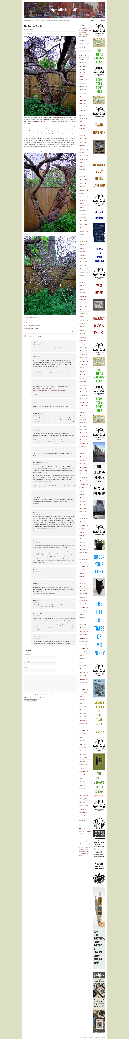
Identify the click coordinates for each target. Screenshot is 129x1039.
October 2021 (83, 316)
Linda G (35, 583)
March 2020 (83, 381)
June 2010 (82, 782)
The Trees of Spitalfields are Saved (32, 325)
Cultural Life (83, 79)
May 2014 (82, 621)
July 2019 (82, 409)
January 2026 (83, 142)
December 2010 (84, 761)
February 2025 (84, 180)
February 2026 (84, 139)
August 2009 (83, 816)
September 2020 (84, 361)
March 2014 (83, 628)
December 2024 (84, 186)
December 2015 (84, 556)
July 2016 (82, 532)
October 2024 (83, 193)
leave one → (39, 336)
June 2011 (82, 740)
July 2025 (82, 163)
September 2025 (84, 156)
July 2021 (82, 327)
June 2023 (82, 248)
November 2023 (84, 231)
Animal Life (83, 69)
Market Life (83, 90)
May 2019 (82, 416)
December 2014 (84, 597)
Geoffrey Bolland (37, 637)
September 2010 (84, 771)
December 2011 (84, 720)
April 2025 (83, 173)
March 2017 (83, 505)
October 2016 (83, 522)
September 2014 (84, 607)
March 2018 (83, 463)
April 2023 (83, 255)
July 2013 (82, 655)
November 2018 (84, 436)
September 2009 (84, 812)
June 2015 (82, 576)
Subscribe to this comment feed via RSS (35, 697)
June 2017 (82, 494)
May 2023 (82, 251)
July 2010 (82, 778)
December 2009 (84, 802)
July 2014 (82, 614)
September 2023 (84, 238)
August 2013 (83, 652)
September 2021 (84, 320)
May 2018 (82, 457)
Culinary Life (83, 76)
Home (93, 20)
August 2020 (83, 364)
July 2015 (82, 573)
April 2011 (83, 747)
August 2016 (83, 528)
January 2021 (83, 347)
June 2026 (82, 125)
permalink (42, 342)
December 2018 (84, 433)
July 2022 (82, 286)
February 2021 (84, 344)
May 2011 (82, 744)
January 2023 (83, 265)
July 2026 (82, 121)
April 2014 (83, 624)
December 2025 (84, 145)
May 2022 (82, 292)
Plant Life (74, 331)
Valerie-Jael (36, 342)
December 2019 (84, 392)
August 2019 (83, 405)
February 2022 (84, 303)
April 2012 (83, 706)
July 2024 (82, 204)
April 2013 (83, 665)
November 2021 (84, 313)
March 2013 (83, 669)
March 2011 (83, 751)
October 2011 (83, 727)
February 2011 (84, 754)
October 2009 (83, 809)
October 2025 (83, 152)
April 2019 (83, 419)
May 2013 (82, 662)
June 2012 (82, 699)
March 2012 (83, 710)
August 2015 (83, 569)
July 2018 (82, 450)
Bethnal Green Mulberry (58, 117)
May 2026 (82, 128)
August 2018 (83, 446)
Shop (97, 20)
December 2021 (84, 310)
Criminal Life (83, 73)
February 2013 (84, 672)
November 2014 (84, 600)
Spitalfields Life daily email (84, 43)
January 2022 (83, 306)
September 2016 (84, 525)
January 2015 (83, 593)
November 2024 (84, 190)
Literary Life (83, 86)
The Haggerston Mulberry (30, 323)
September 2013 (84, 648)
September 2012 (84, 689)
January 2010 (83, 799)
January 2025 (83, 183)
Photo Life (83, 100)
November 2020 (84, 354)
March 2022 (83, 299)
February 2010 (84, 795)
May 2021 (82, 334)
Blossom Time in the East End (31, 328)
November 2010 (84, 764)
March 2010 (83, 792)
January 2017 (83, 511)
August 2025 (83, 159)
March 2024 (83, 217)
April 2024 (83, 214)
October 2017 (83, 481)
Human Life (83, 83)
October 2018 (83, 440)
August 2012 (83, 693)
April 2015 (83, 583)
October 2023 (83, 234)
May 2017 (82, 498)
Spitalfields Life (64, 9)
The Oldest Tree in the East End (31, 320)
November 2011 (84, 723)
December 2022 (84, 269)
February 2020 (84, 385)
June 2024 (82, 207)
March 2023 (83, 258)
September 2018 (84, 443)
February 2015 (84, 590)
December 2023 (84, 228)
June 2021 (82, 330)
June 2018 (82, 453)
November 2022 (84, 272)
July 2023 (82, 245)
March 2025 (83, 176)
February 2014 (84, 631)
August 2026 (83, 118)
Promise (102, 20)
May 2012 (82, 703)
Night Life (83, 93)
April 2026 (83, 132)
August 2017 (83, 487)
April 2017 (83, 501)
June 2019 (82, 412)
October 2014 (83, 604)
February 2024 (84, 221)
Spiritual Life (83, 107)
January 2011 (83, 758)
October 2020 (83, 357)
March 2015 (83, 587)
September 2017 (84, 484)
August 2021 (83, 323)
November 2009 (84, 805)
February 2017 (84, 508)
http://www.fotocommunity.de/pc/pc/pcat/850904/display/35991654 (49, 390)
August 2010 (83, 775)
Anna (34, 600)
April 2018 (83, 460)
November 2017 (84, 477)
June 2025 (82, 166)
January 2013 (83, 676)
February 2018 (84, 467)
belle (34, 402)
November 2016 (84, 518)
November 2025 (84, 149)
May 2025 (82, 169)
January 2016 (83, 552)
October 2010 (83, 768)
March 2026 (83, 135)
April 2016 (83, 542)
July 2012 (82, 696)
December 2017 (84, 474)
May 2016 (82, 539)
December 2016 (84, 515)
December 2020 (84, 351)
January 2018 (83, 470)
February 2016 (84, 549)
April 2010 (83, 788)
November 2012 (84, 682)
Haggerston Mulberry (37, 121)
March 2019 (83, 422)
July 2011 (82, 737)
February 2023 (84, 262)
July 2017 (82, 491)
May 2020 (82, 375)
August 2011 (83, 734)
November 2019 (84, 395)
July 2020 (82, 368)
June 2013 (82, 658)
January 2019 (83, 429)
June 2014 (82, 617)
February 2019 (84, 426)
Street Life (83, 110)
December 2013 (84, 638)
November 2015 (84, 559)
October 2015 (83, 563)
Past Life (82, 97)
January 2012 (83, 717)
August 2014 (83, 611)
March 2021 (83, 340)
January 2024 (83, 224)
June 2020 (82, 371)
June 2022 (82, 289)
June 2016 (82, 535)
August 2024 (83, 200)
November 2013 (84, 641)
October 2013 (83, 645)
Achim (34, 382)
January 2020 (83, 388)
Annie (34, 449)
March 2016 (83, 546)
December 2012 (84, 679)
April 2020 (83, 378)
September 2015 (84, 566)
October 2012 (83, 686)
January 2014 (83, 634)
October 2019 (83, 399)
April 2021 (83, 337)
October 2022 (83, 275)
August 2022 (83, 282)
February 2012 (84, 713)
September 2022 (84, 279)
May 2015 (82, 580)
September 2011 (84, 730)
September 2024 (84, 197)
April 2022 (83, 296)
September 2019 (84, 402)
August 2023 (83, 241)
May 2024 (82, 210)
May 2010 (82, 785)
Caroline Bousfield (37, 614)
